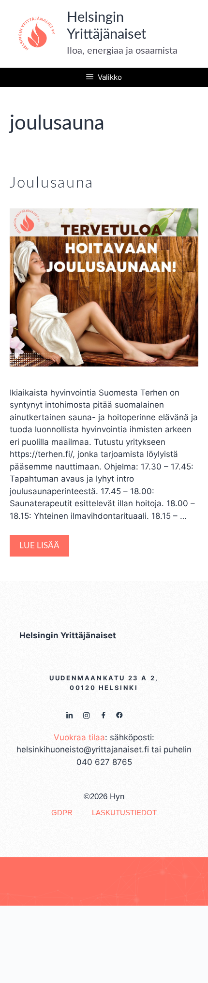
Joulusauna (52, 183)
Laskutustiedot (124, 812)
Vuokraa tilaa (79, 737)
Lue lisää (39, 546)
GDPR (62, 812)
